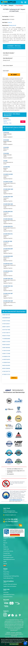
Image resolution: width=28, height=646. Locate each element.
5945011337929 (6, 341)
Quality (4, 561)
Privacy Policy (6, 572)
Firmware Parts (6, 553)
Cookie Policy (6, 574)
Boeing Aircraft (11, 5)
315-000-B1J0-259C (8, 174)
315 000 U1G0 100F (8, 293)
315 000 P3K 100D (7, 241)
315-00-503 (6, 147)
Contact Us (5, 547)
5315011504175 (6, 332)
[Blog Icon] (13, 615)
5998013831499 (6, 314)
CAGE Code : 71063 (7, 123)
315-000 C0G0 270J (8, 226)
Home (4, 540)
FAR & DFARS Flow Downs (8, 594)
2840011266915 (6, 326)
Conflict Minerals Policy (8, 578)
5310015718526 (6, 320)
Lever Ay (10, 22)
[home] (1, 5)
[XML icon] (4, 565)
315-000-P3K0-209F (8, 248)
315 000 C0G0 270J (8, 234)
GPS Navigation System (8, 557)
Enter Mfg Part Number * (8, 53)
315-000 (5, 161)
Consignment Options (7, 596)
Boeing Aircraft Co (7, 120)
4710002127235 (6, 374)
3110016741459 (6, 350)
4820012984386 (6, 368)
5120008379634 (6, 362)
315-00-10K (6, 132)
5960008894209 (6, 317)
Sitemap (5, 563)
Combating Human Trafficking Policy (11, 576)
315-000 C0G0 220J (8, 211)
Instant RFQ (5, 592)
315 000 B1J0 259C (8, 181)
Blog (4, 545)
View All (14, 377)
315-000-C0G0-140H (8, 189)
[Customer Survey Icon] (15, 534)
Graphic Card (6, 549)
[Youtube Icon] (16, 615)
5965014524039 (6, 365)
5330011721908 (6, 353)
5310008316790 (6, 356)
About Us (5, 542)
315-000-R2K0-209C (8, 256)
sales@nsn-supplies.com (10, 515)
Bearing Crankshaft (7, 555)
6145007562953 (6, 359)
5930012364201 (6, 344)
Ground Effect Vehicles (8, 551)
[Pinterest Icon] (20, 615)
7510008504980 (6, 338)
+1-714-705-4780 (11, 519)
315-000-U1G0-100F (8, 301)
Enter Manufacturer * (8, 58)
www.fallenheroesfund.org (16, 500)
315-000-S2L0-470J (8, 263)
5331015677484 (6, 329)
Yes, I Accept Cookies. (14, 644)
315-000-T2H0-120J (8, 278)
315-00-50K (6, 153)
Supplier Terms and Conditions (9, 586)
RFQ (23, 121)
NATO (5, 5)
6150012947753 (6, 371)
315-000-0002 (6, 166)
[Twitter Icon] (9, 615)
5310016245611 (6, 323)
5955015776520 (6, 335)
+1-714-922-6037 (11, 521)
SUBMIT (14, 74)
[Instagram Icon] (5, 615)
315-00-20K (6, 140)
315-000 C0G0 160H (8, 196)
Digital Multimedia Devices (9, 559)
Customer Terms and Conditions (10, 584)
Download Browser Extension (12, 525)
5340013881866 (6, 347)
